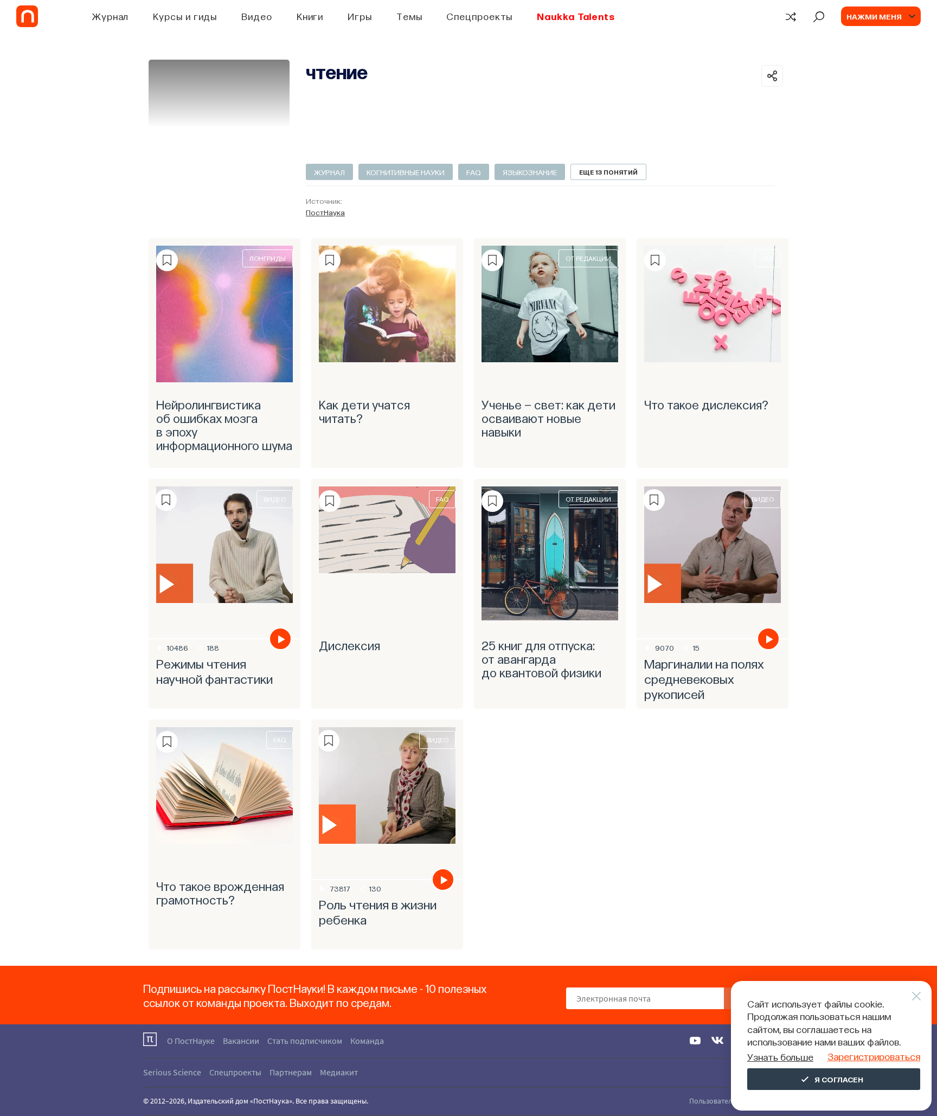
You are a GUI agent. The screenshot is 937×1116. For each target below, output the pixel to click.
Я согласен (838, 1079)
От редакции (588, 258)
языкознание (530, 172)
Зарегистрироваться (873, 1056)
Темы (409, 16)
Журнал (110, 16)
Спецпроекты (479, 16)
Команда (367, 1040)
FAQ (473, 172)
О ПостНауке (191, 1040)
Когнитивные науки (406, 172)
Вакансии (241, 1040)
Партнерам (290, 1072)
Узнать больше (780, 1056)
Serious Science (172, 1072)
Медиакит (339, 1072)
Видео (256, 16)
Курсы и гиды (185, 16)
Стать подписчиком (304, 1040)
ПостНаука (325, 212)
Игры (360, 16)
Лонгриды (267, 258)
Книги (310, 16)
